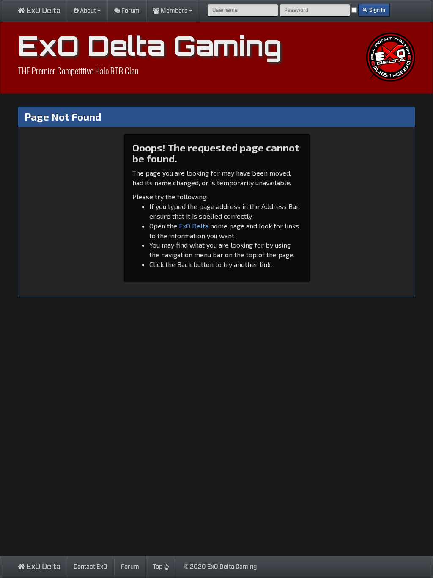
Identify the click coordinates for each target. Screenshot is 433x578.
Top (158, 567)
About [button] (88, 11)
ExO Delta (42, 11)
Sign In (376, 10)
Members (174, 11)
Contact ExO (90, 567)
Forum (130, 11)
